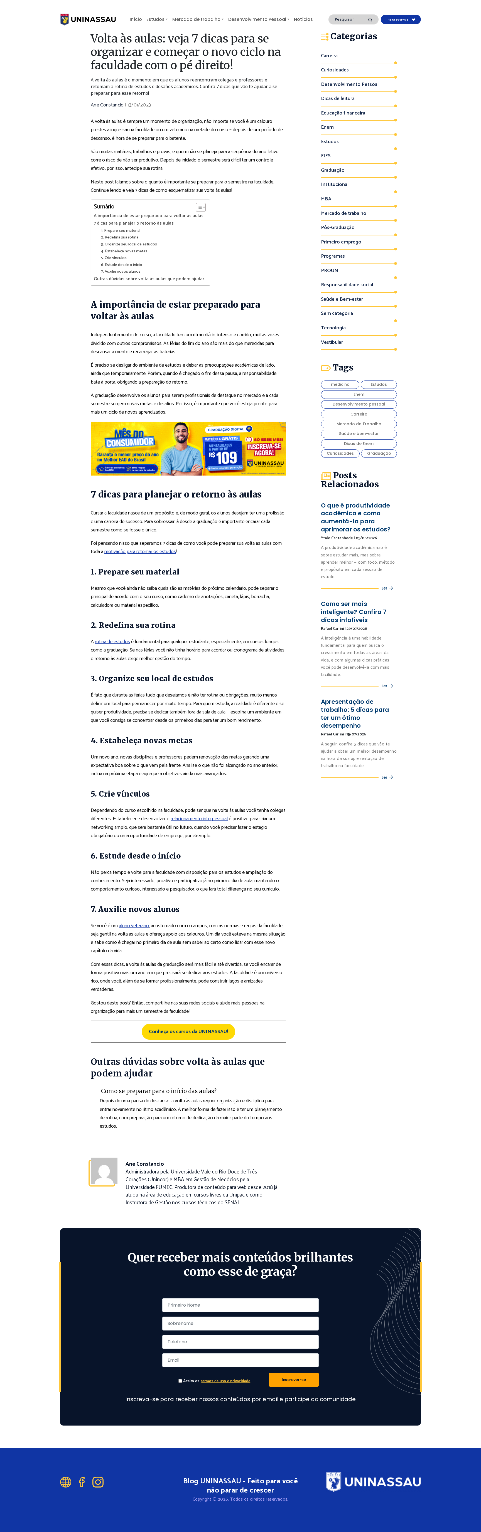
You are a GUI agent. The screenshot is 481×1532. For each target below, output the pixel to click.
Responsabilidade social (347, 285)
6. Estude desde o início (121, 265)
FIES (326, 156)
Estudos (155, 19)
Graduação (333, 170)
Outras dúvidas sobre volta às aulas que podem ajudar (149, 279)
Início (136, 19)
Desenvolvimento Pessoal (257, 19)
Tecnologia (333, 328)
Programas (333, 256)
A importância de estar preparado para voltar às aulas (148, 216)
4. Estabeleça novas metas (124, 251)
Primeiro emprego (341, 242)
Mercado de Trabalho (359, 424)
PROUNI (330, 271)
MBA (326, 199)
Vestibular (332, 343)
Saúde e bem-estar (359, 433)
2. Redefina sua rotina (119, 237)
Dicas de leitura (338, 99)
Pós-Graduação (338, 228)
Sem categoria (337, 314)
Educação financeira (343, 113)
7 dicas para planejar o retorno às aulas (134, 223)
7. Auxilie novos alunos (121, 271)
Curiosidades (335, 70)
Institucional (335, 185)
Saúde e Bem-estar (342, 299)
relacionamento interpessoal (199, 819)
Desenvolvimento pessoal (359, 404)
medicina (340, 384)
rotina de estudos (112, 642)
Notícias (303, 19)
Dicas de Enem (359, 443)
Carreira (329, 56)
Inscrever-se (294, 1379)
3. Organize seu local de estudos (129, 244)
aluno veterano (134, 926)
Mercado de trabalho (196, 19)
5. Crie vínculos (114, 258)
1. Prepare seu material (120, 231)
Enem (327, 127)
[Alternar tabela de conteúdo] (198, 207)
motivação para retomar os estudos (140, 552)
